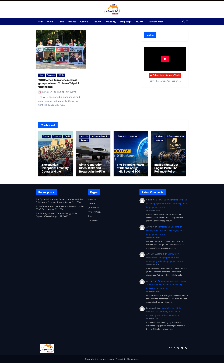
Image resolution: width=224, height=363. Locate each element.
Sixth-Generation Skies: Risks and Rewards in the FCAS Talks (93, 170)
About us (92, 199)
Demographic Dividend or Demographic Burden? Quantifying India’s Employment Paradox (167, 203)
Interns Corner (156, 21)
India (61, 21)
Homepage (93, 220)
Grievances (93, 207)
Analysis (84, 21)
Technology (110, 21)
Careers (91, 203)
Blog (90, 216)
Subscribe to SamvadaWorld (166, 75)
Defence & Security (100, 136)
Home (40, 21)
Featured (72, 21)
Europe (46, 136)
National (84, 140)
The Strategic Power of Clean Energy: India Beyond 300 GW (130, 170)
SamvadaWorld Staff (51, 92)
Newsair (120, 359)
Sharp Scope (126, 21)
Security (97, 21)
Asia (41, 75)
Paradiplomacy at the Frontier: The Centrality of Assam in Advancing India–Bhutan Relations (166, 285)
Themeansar (133, 359)
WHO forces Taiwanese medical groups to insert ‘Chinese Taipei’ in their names (59, 83)
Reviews (139, 21)
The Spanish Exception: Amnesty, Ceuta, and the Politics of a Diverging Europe (55, 171)
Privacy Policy (94, 211)
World (50, 21)
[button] (187, 21)
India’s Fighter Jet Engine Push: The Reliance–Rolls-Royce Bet (166, 170)
